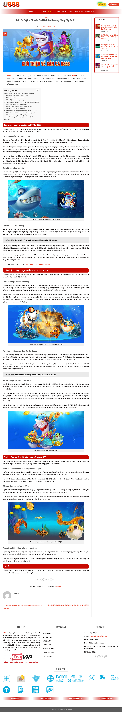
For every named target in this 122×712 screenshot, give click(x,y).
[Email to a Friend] (45, 579)
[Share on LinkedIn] (52, 579)
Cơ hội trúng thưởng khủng (16, 100)
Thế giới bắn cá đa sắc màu (16, 98)
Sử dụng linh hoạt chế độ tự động (17, 115)
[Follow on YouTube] (105, 656)
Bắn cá (50, 11)
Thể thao (42, 11)
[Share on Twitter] (42, 579)
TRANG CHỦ (32, 11)
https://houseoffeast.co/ (99, 636)
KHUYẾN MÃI (79, 11)
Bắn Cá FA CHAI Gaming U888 (37, 264)
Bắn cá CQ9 (11, 75)
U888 (73, 75)
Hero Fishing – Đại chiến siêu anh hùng (19, 108)
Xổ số (71, 11)
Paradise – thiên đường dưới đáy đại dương (20, 106)
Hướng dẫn (89, 11)
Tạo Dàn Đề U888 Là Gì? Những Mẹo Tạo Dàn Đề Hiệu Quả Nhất (109, 56)
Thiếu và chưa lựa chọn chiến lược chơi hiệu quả (21, 113)
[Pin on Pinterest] (49, 579)
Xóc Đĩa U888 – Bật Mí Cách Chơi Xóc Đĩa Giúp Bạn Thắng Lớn (109, 27)
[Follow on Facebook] (95, 656)
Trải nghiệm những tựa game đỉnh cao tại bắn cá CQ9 (22, 102)
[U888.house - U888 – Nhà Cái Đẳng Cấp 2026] (12, 4)
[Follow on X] (102, 656)
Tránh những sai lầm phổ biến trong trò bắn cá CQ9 (21, 111)
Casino (57, 11)
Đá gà (64, 11)
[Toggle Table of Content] (37, 90)
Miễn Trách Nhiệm (46, 698)
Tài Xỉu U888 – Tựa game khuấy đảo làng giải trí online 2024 (109, 66)
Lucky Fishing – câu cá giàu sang (17, 104)
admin (55, 26)
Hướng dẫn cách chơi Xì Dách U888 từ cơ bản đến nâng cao (109, 46)
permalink (58, 586)
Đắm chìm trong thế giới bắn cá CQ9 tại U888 (19, 93)
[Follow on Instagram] (99, 656)
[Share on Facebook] (39, 579)
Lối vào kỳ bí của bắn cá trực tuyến (18, 95)
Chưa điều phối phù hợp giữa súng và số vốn (20, 117)
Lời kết (7, 119)
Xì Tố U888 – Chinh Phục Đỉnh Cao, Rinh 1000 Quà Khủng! (109, 37)
